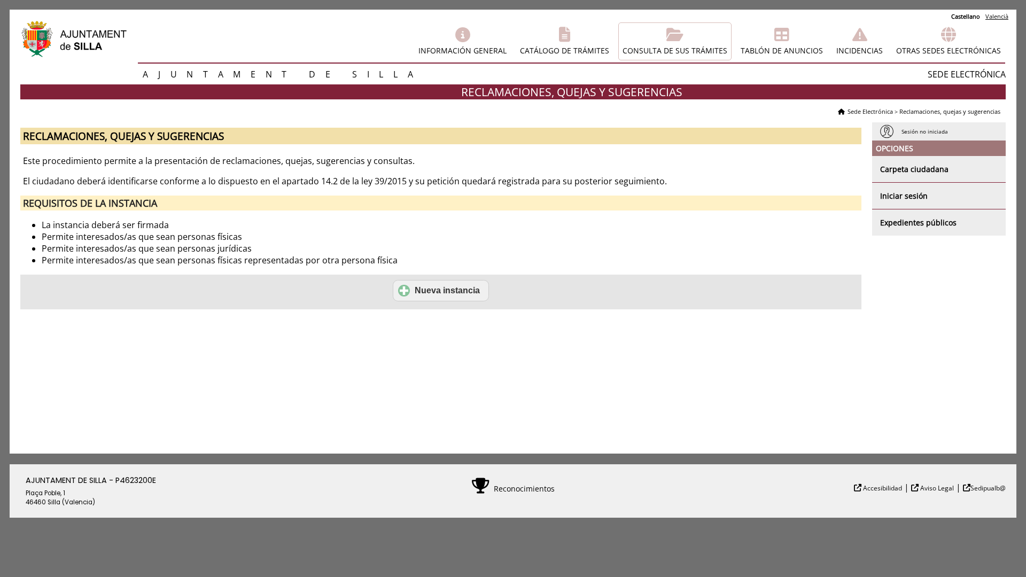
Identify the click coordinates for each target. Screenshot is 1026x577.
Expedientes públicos (918, 222)
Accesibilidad (881, 488)
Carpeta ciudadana (914, 169)
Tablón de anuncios (782, 50)
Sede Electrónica (870, 111)
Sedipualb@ (988, 488)
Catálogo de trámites (564, 50)
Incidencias (859, 50)
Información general (462, 50)
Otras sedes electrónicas (948, 50)
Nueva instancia (447, 290)
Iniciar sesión (904, 196)
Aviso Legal (936, 488)
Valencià (996, 16)
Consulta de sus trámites (675, 50)
